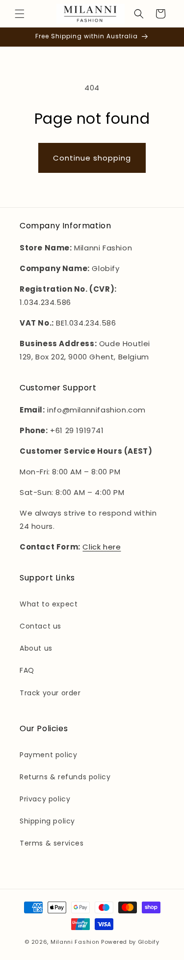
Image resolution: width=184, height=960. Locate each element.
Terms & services (52, 843)
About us (36, 648)
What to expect (49, 604)
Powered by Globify (130, 942)
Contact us (40, 626)
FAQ (27, 670)
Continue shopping (92, 158)
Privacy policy (45, 799)
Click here (101, 547)
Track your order (50, 693)
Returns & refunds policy (65, 777)
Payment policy (48, 755)
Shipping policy (47, 821)
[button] (19, 14)
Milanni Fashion (75, 942)
